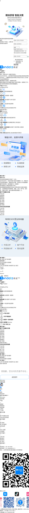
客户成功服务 (8, 259)
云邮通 (1, 409)
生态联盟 (9, 262)
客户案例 (2, 259)
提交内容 (16, 64)
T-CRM (1, 410)
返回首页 (14, 377)
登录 (2, 276)
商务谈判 (2, 198)
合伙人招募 (2, 429)
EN (19, 278)
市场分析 (2, 194)
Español (2, 273)
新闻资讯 (11, 265)
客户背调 (2, 201)
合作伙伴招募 (3, 262)
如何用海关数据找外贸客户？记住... (8, 179)
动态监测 (2, 211)
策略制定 (2, 197)
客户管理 (2, 205)
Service (3, 111)
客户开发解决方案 (5, 192)
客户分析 (2, 210)
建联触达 (2, 203)
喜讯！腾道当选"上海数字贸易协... (8, 74)
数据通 (1, 404)
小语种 (1, 268)
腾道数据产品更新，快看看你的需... (8, 80)
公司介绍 (2, 265)
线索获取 (2, 195)
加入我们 (16, 265)
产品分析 (2, 213)
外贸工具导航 (3, 128)
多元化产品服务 (4, 113)
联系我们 (7, 265)
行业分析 (2, 208)
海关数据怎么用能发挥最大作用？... (8, 185)
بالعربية (1, 271)
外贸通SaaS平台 (4, 87)
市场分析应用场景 (5, 206)
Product (3, 85)
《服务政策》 (18, 63)
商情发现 (2, 405)
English (2, 267)
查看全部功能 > (3, 109)
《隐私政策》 (18, 61)
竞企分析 (2, 214)
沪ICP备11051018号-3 (9, 510)
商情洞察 (2, 407)
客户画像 (2, 200)
